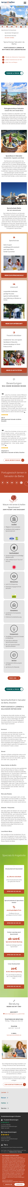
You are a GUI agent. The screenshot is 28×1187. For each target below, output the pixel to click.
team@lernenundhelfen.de (14, 1035)
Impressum (15, 1181)
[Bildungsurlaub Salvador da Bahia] (21, 26)
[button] (4, 1092)
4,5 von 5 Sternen (9, 1126)
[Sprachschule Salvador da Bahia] (7, 26)
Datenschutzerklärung (7, 1181)
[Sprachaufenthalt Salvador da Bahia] (11, 26)
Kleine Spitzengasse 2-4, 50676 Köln (14, 1014)
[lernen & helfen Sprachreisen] (8, 5)
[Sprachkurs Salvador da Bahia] (2, 26)
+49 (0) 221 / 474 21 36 (14, 1028)
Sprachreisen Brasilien (10, 35)
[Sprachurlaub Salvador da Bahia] (16, 26)
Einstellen (8, 1184)
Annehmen (19, 1184)
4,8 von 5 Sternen (9, 1138)
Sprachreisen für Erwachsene (8, 30)
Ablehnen (21, 1181)
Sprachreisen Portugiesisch (12, 32)
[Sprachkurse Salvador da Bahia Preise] (25, 26)
